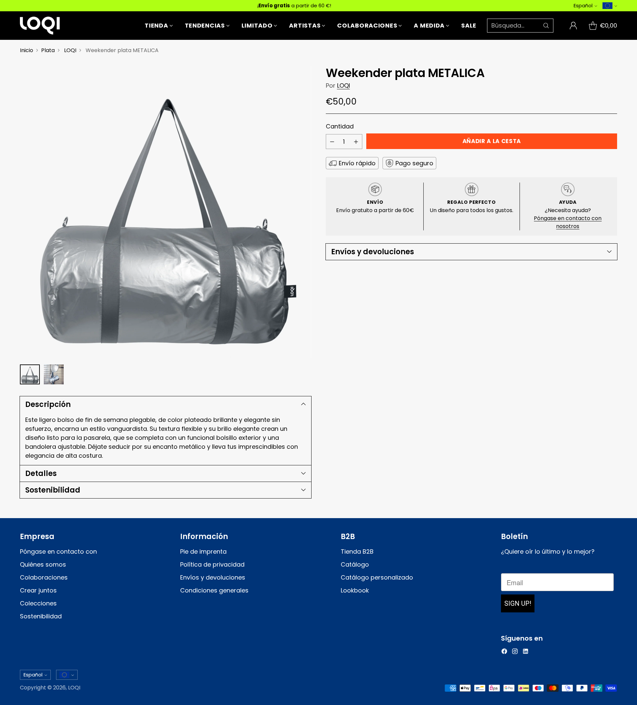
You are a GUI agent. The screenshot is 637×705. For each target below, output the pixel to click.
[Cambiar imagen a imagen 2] (54, 374)
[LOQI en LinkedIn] (526, 652)
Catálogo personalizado (377, 577)
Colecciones (38, 603)
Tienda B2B (357, 551)
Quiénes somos (43, 564)
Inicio (26, 50)
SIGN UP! (517, 603)
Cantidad (340, 126)
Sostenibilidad (41, 616)
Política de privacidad (212, 564)
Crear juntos (38, 590)
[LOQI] (40, 26)
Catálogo (355, 564)
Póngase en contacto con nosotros (568, 222)
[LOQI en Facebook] (504, 652)
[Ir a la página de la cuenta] (573, 25)
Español (583, 5)
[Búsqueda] (546, 26)
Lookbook (355, 590)
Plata (48, 50)
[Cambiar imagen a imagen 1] (30, 374)
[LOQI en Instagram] (515, 652)
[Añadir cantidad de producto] (356, 141)
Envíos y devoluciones (212, 577)
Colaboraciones (44, 577)
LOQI (70, 50)
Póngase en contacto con (58, 551)
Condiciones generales (214, 590)
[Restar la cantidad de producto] (332, 141)
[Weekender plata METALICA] (165, 212)
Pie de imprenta (203, 551)
